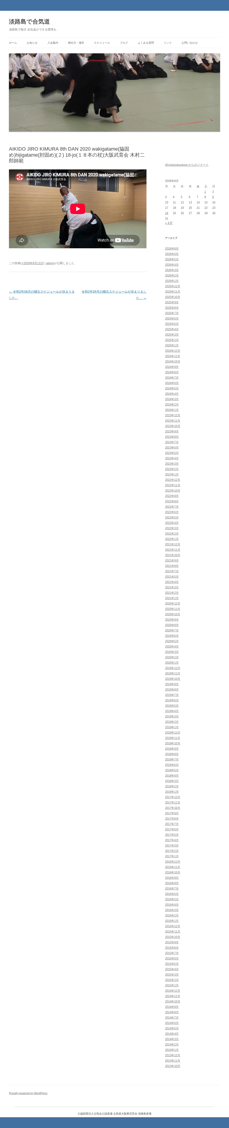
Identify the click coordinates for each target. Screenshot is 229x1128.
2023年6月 (172, 447)
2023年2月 (172, 469)
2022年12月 (172, 480)
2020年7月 (172, 630)
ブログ (124, 42)
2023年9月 (172, 431)
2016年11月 (172, 867)
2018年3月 (172, 781)
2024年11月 (172, 356)
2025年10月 (172, 297)
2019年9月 (172, 684)
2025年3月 (172, 334)
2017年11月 (172, 802)
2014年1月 (172, 1050)
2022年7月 (172, 506)
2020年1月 (172, 662)
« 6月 (169, 223)
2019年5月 (172, 705)
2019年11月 (172, 673)
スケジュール (102, 42)
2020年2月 (172, 657)
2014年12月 (172, 990)
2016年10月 (172, 872)
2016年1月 (172, 921)
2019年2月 (172, 722)
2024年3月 (172, 399)
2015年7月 (172, 953)
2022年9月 (172, 496)
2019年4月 (172, 711)
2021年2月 (172, 592)
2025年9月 (172, 302)
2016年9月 (172, 877)
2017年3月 (172, 845)
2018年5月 (172, 770)
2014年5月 (172, 1028)
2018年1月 (172, 791)
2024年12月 (172, 350)
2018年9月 (172, 748)
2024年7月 (172, 377)
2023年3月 (172, 463)
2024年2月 (172, 404)
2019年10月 (172, 679)
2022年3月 (172, 528)
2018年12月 (172, 732)
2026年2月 (172, 275)
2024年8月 (172, 372)
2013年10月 (172, 1066)
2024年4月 (172, 393)
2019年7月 (172, 695)
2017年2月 (172, 851)
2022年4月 (172, 523)
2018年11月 (172, 738)
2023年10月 (172, 426)
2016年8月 (172, 883)
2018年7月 (172, 759)
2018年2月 (172, 786)
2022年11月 (172, 485)
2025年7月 (172, 313)
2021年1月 (172, 598)
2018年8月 (172, 754)
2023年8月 (172, 437)
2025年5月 (172, 324)
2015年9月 (172, 942)
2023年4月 (172, 458)
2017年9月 (172, 813)
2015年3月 (172, 974)
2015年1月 (172, 985)
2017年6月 (172, 829)
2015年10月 (172, 937)
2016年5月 (172, 899)
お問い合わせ (190, 42)
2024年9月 (172, 367)
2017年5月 (172, 834)
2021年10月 (172, 555)
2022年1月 (172, 539)
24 (166, 213)
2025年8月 (172, 307)
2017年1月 (172, 856)
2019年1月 (172, 727)
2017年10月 (172, 808)
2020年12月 (172, 603)
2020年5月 (172, 641)
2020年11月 (172, 609)
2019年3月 (172, 716)
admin (50, 263)
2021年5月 (172, 576)
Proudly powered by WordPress (28, 1093)
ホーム (13, 42)
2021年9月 (172, 560)
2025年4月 (172, 329)
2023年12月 (172, 415)
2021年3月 (172, 587)
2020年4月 (172, 646)
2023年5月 (172, 453)
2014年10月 (172, 1001)
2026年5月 (172, 259)
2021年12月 (172, 544)
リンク (168, 42)
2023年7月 (172, 442)
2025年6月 (172, 318)
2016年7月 (172, 888)
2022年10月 (172, 490)
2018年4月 (172, 775)
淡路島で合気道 (29, 21)
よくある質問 (146, 42)
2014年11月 (172, 996)
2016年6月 (172, 894)
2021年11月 (172, 549)
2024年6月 (172, 383)
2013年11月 (172, 1060)
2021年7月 (172, 571)
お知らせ (32, 42)
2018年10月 (172, 743)
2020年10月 (172, 614)
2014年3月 (172, 1039)
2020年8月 (172, 625)
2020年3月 (172, 652)
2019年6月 (172, 700)
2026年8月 (172, 248)
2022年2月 (172, 533)
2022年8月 (172, 501)
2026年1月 (172, 281)
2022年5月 (172, 517)
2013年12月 (172, 1055)
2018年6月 (172, 765)
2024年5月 (172, 388)
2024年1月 (172, 410)
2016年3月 (172, 910)
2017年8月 (172, 818)
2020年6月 (172, 635)
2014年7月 (172, 1017)
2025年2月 (172, 340)
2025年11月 (172, 291)
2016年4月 (172, 904)
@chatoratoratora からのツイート (187, 164)
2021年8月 (172, 566)
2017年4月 (172, 840)
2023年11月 (172, 420)
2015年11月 (172, 931)
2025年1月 (172, 345)
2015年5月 (172, 964)
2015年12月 (172, 926)
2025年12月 (172, 286)
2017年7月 (172, 824)
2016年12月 (172, 861)
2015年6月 (172, 958)
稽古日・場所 (76, 42)
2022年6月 (172, 512)
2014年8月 (172, 1012)
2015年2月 (172, 980)
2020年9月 (172, 619)
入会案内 (52, 42)
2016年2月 (172, 915)
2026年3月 (172, 270)
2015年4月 (172, 969)
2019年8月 (172, 689)
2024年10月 (172, 361)
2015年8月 (172, 947)
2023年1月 (172, 474)
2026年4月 (172, 264)
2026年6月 (172, 254)
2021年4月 (172, 582)
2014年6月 (172, 1023)
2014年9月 (172, 1007)
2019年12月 (172, 668)
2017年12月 (172, 797)
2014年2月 (172, 1044)
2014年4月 (172, 1033)
